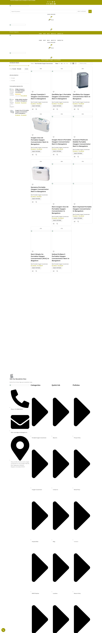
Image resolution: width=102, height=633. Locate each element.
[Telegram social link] (55, 4)
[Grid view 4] (75, 63)
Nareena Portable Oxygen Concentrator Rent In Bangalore (40, 189)
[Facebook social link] (47, 2)
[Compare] (32, 109)
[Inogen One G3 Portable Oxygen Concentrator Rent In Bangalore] (12, 113)
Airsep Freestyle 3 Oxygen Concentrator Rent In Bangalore (40, 97)
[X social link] (49, 2)
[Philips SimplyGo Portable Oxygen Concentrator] (12, 92)
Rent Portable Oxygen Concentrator (39, 102)
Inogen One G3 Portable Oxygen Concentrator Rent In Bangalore (22, 112)
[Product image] (61, 192)
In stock (13, 80)
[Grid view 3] (73, 63)
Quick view (36, 109)
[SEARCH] (90, 11)
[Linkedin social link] (53, 4)
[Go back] (39, 60)
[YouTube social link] (53, 2)
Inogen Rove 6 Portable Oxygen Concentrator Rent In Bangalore (61, 142)
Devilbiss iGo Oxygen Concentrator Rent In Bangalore (81, 97)
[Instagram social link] (51, 2)
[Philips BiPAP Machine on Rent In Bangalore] (12, 103)
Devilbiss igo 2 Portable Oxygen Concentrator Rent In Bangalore (61, 97)
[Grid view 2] (71, 63)
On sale (13, 78)
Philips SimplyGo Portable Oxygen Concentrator (20, 91)
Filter (26, 68)
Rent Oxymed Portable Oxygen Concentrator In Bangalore (82, 209)
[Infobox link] (30, 378)
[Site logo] (19, 7)
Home (32, 63)
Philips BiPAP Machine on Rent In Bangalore (21, 100)
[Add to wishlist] (32, 91)
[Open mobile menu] (51, 22)
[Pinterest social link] (54, 2)
